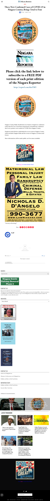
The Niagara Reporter (29, 497)
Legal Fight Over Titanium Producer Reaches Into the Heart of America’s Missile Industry (24, 430)
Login (44, 255)
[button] (48, 274)
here (20, 164)
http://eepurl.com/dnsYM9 (25, 87)
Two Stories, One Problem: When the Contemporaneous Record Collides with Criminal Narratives (7, 450)
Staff (23, 12)
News (25, 4)
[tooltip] (20, 227)
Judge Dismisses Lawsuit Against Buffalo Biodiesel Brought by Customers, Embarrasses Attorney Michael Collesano (41, 430)
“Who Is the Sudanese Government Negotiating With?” (8, 429)
